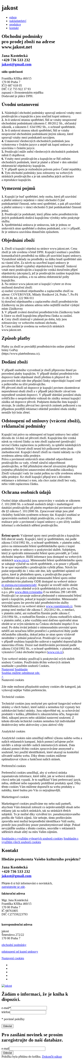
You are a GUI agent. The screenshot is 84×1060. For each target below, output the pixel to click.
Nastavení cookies (13, 958)
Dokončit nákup (52, 1056)
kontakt (14, 28)
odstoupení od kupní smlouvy (20, 951)
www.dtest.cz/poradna (28, 592)
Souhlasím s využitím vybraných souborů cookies (32, 838)
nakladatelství (17, 21)
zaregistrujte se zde (13, 886)
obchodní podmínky (14, 945)
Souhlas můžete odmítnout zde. (21, 673)
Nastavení (8, 669)
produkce (15, 24)
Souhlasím (21, 669)
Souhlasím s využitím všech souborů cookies (40, 840)
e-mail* (6, 1008)
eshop (13, 17)
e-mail (5, 1048)
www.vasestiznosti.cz (59, 606)
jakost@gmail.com (16, 64)
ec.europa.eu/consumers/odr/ (19, 585)
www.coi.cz (21, 560)
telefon (6, 1012)
